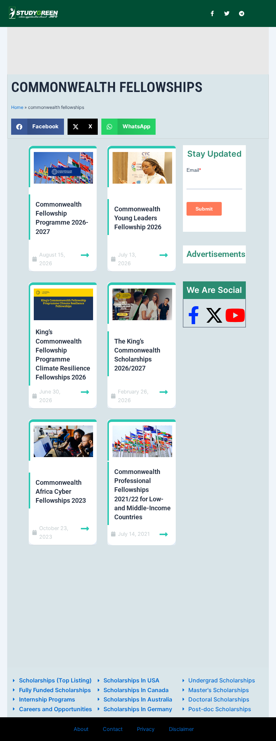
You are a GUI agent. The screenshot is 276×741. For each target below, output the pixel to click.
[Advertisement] (141, 49)
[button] (37, 127)
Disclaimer (181, 729)
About (81, 729)
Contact (113, 729)
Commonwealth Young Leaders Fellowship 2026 (137, 218)
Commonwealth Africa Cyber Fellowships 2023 (61, 491)
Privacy (146, 729)
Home (17, 107)
